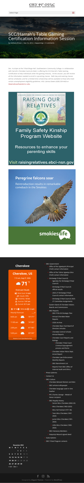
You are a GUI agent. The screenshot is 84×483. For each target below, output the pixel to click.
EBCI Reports (54, 311)
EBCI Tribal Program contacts (56, 441)
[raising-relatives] (41, 165)
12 (10, 457)
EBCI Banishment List (60, 363)
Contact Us (50, 376)
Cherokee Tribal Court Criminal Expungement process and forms (64, 345)
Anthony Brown (16, 43)
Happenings (39, 43)
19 (10, 460)
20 (13, 460)
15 (18, 457)
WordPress (58, 480)
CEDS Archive (57, 322)
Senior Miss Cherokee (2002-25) (63, 403)
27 (13, 464)
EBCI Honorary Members (58, 431)
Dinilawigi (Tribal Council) (58, 278)
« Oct (10, 467)
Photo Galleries (51, 373)
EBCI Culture (50, 379)
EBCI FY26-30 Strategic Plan (62, 313)
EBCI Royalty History (56, 401)
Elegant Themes (37, 480)
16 (21, 457)
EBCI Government (52, 264)
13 (13, 457)
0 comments (49, 43)
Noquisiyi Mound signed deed (60, 434)
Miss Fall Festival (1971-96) (62, 410)
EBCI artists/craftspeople (58, 385)
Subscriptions (51, 438)
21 (15, 460)
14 (15, 457)
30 (21, 464)
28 (15, 464)
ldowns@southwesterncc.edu (19, 84)
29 (18, 464)
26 (10, 464)
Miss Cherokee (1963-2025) (62, 406)
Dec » (15, 467)
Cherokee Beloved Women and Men (62, 382)
